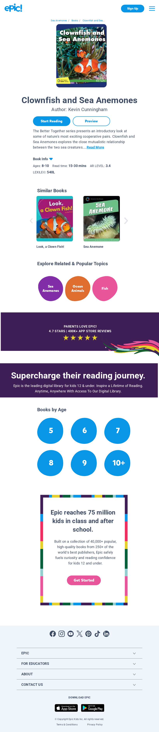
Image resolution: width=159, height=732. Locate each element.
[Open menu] (152, 8)
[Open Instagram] (62, 634)
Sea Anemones (59, 20)
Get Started (84, 580)
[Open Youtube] (70, 634)
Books (75, 20)
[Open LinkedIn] (106, 634)
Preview (91, 121)
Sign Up (132, 8)
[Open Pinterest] (88, 634)
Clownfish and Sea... (94, 20)
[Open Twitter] (79, 634)
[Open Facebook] (53, 634)
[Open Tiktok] (97, 634)
